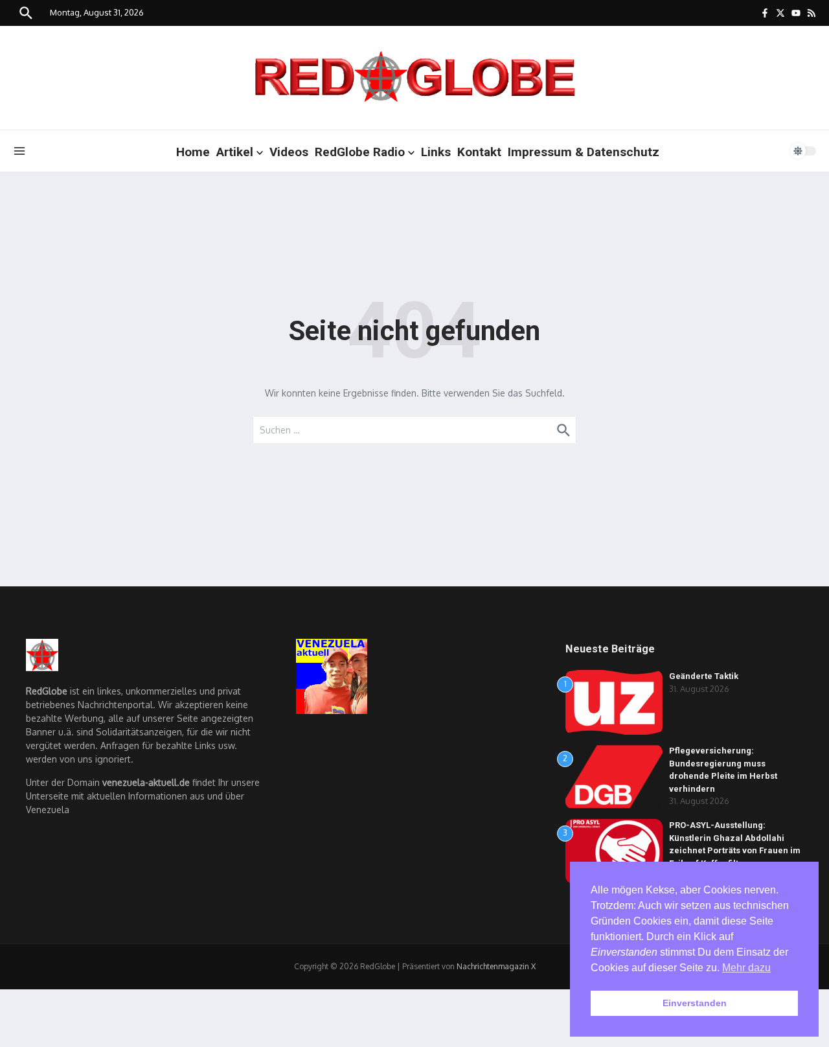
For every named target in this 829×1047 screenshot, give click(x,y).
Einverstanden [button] (695, 1003)
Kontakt (479, 151)
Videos (288, 151)
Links (436, 151)
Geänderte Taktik (703, 676)
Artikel (234, 151)
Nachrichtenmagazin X (496, 966)
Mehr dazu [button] (746, 967)
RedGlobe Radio (360, 151)
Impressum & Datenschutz (583, 151)
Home (193, 151)
